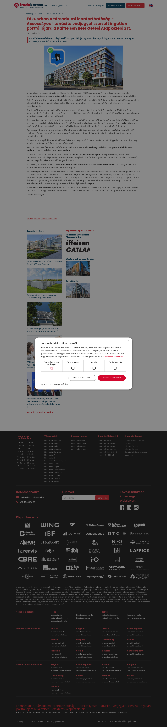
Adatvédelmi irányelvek (113, 356)
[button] (54, 384)
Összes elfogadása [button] (112, 378)
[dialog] (83, 363)
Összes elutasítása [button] (82, 378)
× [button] (128, 340)
